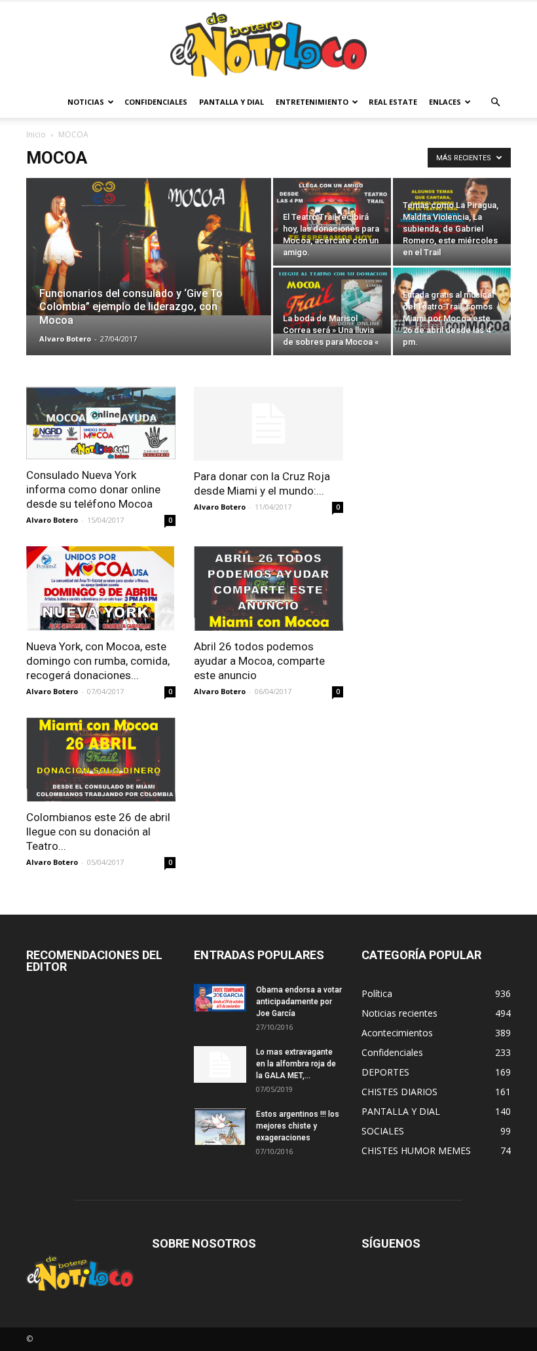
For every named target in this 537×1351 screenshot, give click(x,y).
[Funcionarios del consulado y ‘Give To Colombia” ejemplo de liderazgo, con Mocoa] (148, 246)
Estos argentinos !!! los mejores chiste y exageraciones (297, 1126)
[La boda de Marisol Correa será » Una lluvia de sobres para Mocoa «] (332, 301)
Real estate (393, 102)
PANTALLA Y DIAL (231, 102)
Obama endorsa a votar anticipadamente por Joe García (299, 1001)
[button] (495, 102)
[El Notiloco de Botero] (268, 44)
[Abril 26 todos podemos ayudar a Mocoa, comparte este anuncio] (268, 588)
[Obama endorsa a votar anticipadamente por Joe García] (220, 997)
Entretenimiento (312, 102)
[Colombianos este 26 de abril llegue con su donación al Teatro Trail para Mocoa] (101, 759)
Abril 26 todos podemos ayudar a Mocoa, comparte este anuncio (259, 661)
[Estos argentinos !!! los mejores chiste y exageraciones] (220, 1126)
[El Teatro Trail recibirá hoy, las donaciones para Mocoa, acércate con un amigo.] (332, 211)
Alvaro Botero (65, 338)
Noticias (85, 102)
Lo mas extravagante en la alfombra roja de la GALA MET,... (296, 1063)
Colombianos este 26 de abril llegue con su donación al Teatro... (98, 831)
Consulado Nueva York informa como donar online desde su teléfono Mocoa (93, 489)
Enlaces (445, 102)
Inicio (36, 134)
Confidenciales (155, 102)
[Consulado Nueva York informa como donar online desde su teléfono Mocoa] (101, 423)
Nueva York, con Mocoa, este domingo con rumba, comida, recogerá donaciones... (98, 661)
